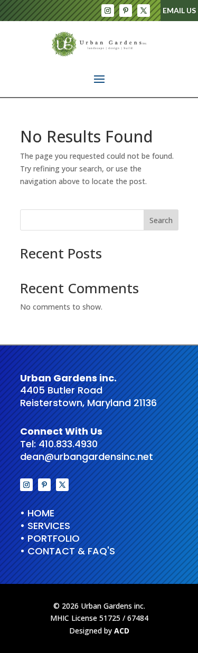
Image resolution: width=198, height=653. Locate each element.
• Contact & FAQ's (67, 551)
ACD (121, 631)
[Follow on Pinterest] (125, 10)
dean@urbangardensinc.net (86, 456)
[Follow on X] (143, 10)
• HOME (37, 513)
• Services (45, 525)
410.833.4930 (68, 443)
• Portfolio (50, 538)
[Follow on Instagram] (107, 10)
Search (161, 220)
